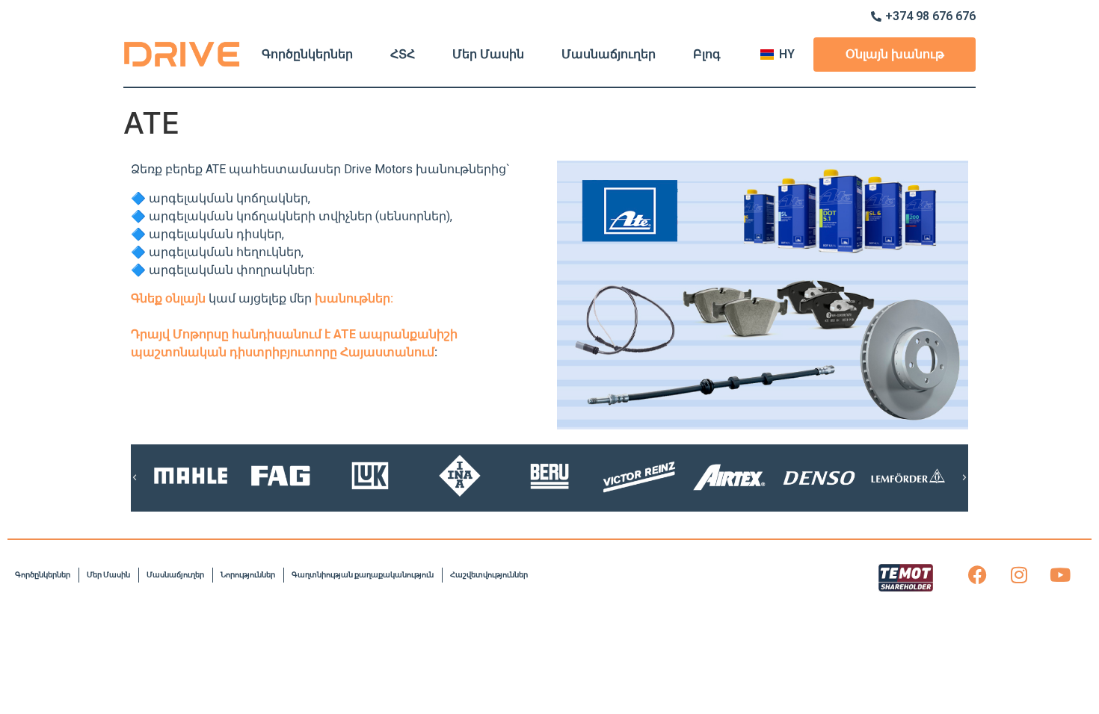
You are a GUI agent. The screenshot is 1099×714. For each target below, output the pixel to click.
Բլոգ (707, 54)
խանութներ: (354, 298)
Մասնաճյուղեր (608, 54)
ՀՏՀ (402, 54)
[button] (134, 478)
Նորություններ (248, 575)
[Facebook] (978, 575)
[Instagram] (1019, 575)
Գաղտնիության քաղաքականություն (363, 575)
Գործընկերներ (307, 54)
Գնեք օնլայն (170, 298)
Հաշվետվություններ (489, 575)
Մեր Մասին (488, 54)
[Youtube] (1060, 575)
